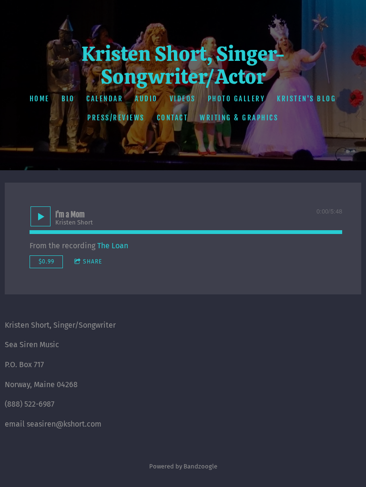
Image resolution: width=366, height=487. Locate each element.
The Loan (112, 245)
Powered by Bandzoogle (183, 466)
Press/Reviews (116, 117)
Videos (183, 98)
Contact (172, 117)
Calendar (105, 98)
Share (92, 261)
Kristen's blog (306, 98)
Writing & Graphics (239, 117)
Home (40, 98)
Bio (68, 98)
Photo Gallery (236, 98)
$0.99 (46, 261)
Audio (146, 98)
